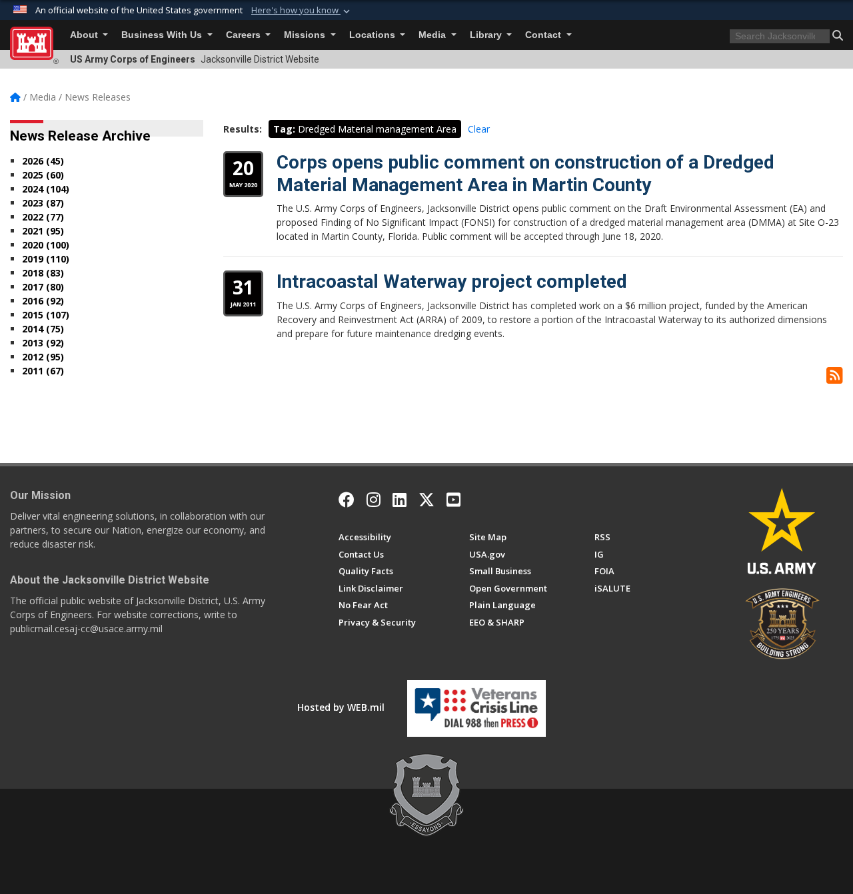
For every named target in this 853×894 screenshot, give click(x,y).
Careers (244, 35)
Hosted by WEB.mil (341, 707)
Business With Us (163, 35)
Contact (544, 35)
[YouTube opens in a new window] (453, 500)
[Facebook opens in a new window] (347, 500)
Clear (479, 129)
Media (433, 35)
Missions (306, 35)
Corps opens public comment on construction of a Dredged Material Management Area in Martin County (525, 173)
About (85, 35)
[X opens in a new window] (426, 500)
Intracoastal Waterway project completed (452, 281)
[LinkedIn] (400, 500)
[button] (302, 10)
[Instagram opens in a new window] (374, 500)
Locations (373, 35)
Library (487, 35)
